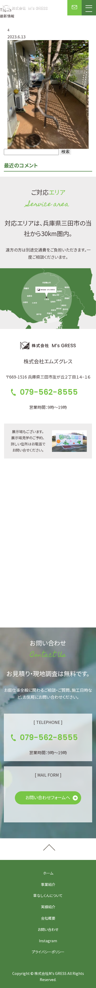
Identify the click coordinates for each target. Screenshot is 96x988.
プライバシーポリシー (48, 951)
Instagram (48, 940)
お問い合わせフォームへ (47, 797)
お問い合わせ (48, 929)
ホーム (48, 873)
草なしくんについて (48, 895)
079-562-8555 (49, 392)
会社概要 (48, 918)
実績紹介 (48, 906)
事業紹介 (48, 884)
